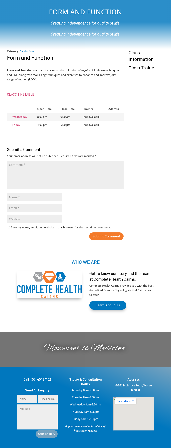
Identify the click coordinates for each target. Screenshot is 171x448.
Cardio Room (28, 51)
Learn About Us (108, 305)
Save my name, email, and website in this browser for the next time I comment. (61, 227)
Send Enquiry (46, 434)
